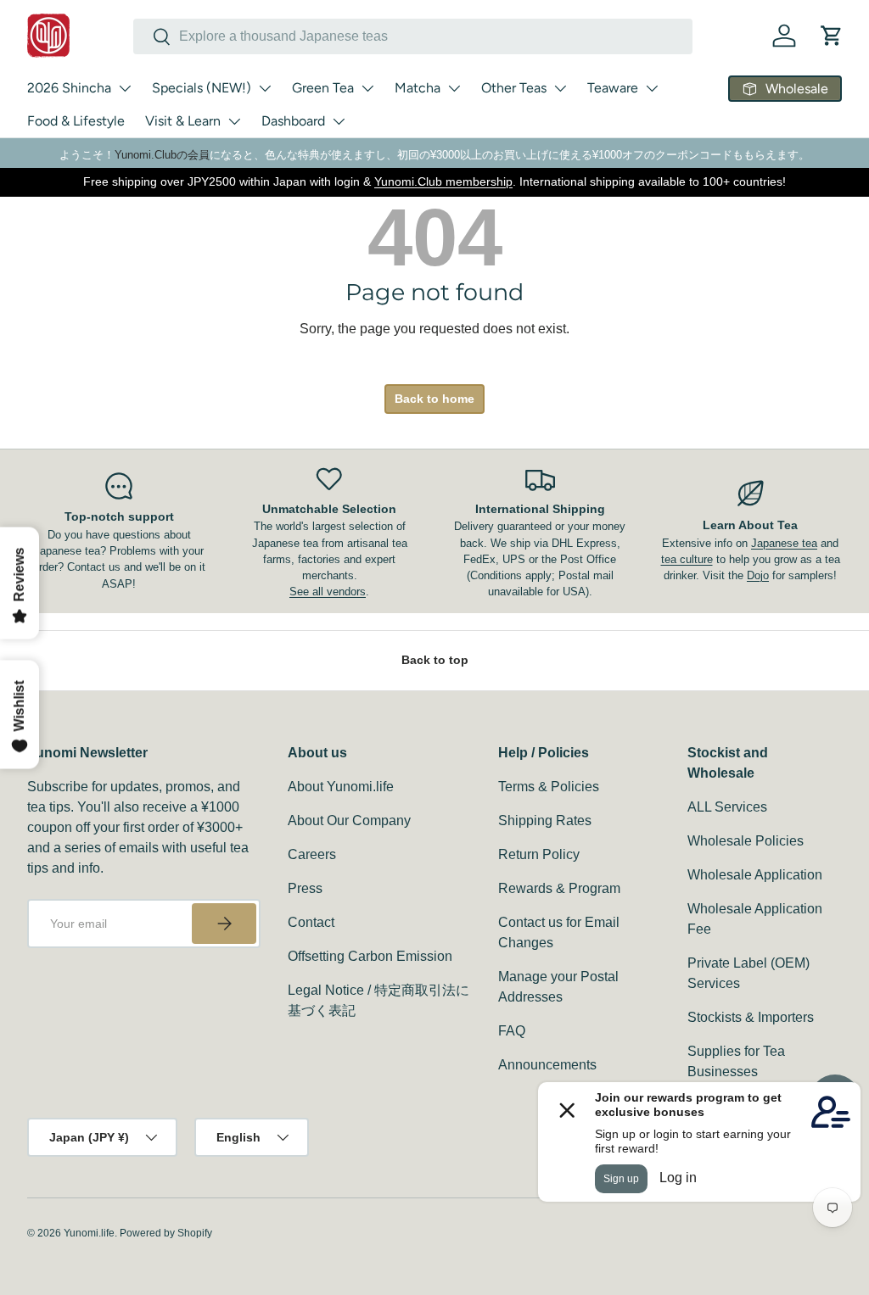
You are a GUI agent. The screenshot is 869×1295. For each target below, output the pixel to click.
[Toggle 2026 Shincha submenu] (125, 88)
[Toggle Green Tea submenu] (367, 88)
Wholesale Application (754, 875)
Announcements (547, 1065)
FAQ (511, 1031)
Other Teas (514, 88)
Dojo (758, 575)
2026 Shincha (69, 88)
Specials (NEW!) (201, 88)
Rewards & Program (559, 888)
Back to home (434, 398)
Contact (311, 922)
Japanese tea (784, 543)
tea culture (687, 559)
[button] (831, 35)
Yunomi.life (89, 1233)
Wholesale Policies (745, 841)
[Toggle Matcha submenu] (454, 88)
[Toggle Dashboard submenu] (338, 121)
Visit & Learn (183, 121)
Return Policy (539, 854)
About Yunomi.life (341, 786)
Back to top (434, 660)
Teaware (612, 88)
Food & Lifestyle (76, 121)
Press (305, 888)
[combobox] (412, 36)
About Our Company (349, 820)
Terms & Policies (548, 786)
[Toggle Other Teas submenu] (560, 88)
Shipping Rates (544, 820)
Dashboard (293, 121)
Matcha (417, 88)
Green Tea (323, 88)
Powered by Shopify (166, 1233)
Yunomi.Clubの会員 (162, 154)
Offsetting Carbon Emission (370, 956)
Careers (312, 854)
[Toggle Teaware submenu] (652, 88)
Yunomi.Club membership (443, 181)
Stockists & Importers (750, 1017)
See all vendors (327, 591)
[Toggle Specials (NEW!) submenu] (265, 88)
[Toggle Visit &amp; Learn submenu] (234, 121)
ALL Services (727, 807)
